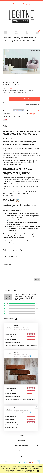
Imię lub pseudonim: (10, 256)
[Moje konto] (27, 32)
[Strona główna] (21, 16)
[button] (5, 32)
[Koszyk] (37, 32)
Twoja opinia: (7, 264)
